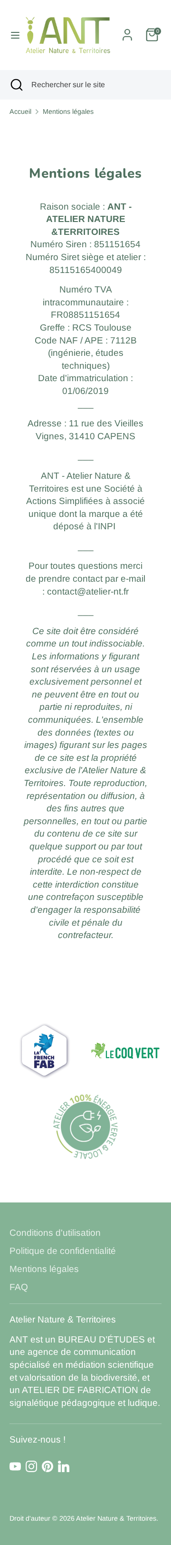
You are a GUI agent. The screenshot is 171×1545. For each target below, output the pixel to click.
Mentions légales (68, 111)
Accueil (20, 111)
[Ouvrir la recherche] (15, 85)
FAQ (19, 1287)
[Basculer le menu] (11, 35)
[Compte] (127, 31)
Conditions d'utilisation (55, 1233)
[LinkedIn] (63, 1466)
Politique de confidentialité (63, 1251)
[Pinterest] (47, 1466)
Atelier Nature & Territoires (116, 1518)
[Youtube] (15, 1466)
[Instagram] (31, 1466)
